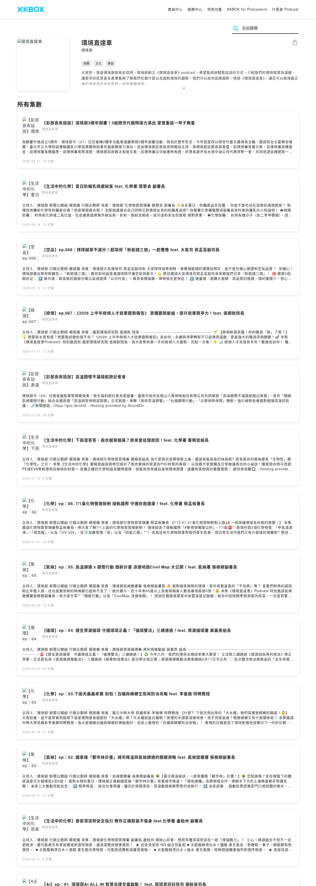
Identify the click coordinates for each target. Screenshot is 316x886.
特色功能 (214, 9)
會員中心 (175, 9)
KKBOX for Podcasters (247, 9)
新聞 (86, 63)
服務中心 (195, 9)
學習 (111, 63)
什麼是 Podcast (285, 9)
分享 (295, 42)
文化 (98, 63)
